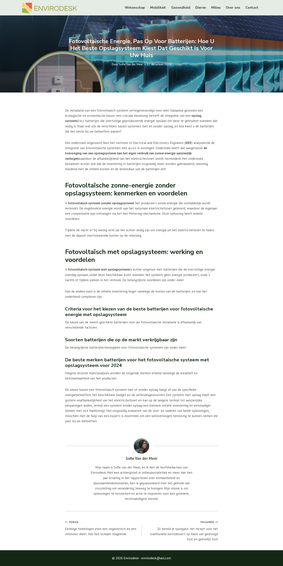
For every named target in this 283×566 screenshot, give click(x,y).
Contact (251, 7)
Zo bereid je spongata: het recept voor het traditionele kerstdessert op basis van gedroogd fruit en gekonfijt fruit (184, 530)
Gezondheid (180, 7)
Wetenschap (135, 7)
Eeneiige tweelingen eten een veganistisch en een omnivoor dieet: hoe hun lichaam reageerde (100, 528)
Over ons (233, 7)
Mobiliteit (158, 7)
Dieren (200, 7)
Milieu (216, 7)
